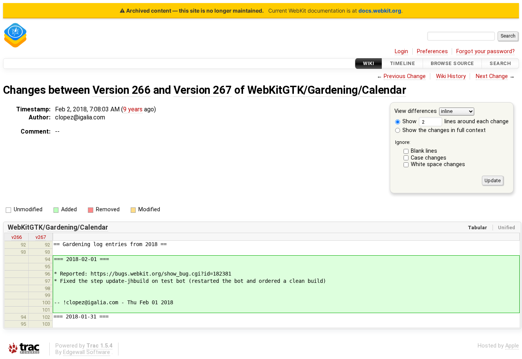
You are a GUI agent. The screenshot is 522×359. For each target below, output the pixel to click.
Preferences (432, 51)
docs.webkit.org (379, 10)
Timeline (402, 63)
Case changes (428, 158)
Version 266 (121, 89)
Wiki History (451, 76)
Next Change (492, 76)
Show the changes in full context (443, 130)
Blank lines (424, 151)
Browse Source (452, 63)
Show (409, 121)
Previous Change (405, 76)
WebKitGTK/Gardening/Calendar (326, 89)
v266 (16, 237)
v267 (41, 237)
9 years (133, 109)
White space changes (438, 164)
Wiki (368, 63)
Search (500, 63)
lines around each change (476, 121)
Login (401, 51)
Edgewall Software (86, 352)
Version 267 (202, 89)
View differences (415, 111)
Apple (512, 346)
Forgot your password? (485, 51)
